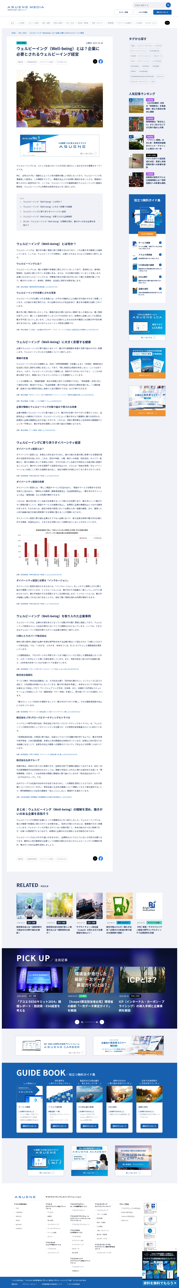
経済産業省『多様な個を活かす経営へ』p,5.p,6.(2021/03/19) (41, 574)
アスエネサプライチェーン (81, 1224)
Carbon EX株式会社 (127, 1216)
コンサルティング (53, 1224)
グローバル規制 (102, 1214)
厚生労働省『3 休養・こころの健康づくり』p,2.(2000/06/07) (41, 401)
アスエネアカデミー (78, 1210)
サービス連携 (51, 1232)
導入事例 (50, 1220)
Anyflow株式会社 (127, 1212)
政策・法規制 (101, 1222)
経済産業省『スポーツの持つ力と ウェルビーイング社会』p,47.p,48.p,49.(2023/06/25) (50, 669)
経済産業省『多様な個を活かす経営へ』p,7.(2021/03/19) (40, 604)
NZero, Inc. (125, 1220)
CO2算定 (100, 1226)
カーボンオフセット (54, 1228)
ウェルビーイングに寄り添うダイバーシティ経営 (43, 211)
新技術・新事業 (102, 1234)
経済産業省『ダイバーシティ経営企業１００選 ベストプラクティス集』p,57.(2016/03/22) (50, 712)
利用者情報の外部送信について (52, 1284)
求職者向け (75, 1271)
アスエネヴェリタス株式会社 (130, 1208)
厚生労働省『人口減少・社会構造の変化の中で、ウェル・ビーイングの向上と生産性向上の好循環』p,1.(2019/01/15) (59, 329)
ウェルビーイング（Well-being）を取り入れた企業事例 (46, 216)
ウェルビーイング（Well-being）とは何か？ (41, 201)
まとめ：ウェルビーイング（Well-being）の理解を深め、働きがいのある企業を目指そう (57, 223)
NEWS (18, 1220)
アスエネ (50, 1212)
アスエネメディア (102, 1210)
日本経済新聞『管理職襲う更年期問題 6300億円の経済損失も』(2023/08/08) (46, 797)
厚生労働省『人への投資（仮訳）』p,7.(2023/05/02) (38, 430)
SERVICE (19, 1216)
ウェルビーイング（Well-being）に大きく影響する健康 (46, 206)
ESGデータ (75, 1249)
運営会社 (14, 1284)
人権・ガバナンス (102, 1230)
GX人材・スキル (102, 1238)
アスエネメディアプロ (104, 1253)
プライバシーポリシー (29, 1284)
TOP (17, 1208)
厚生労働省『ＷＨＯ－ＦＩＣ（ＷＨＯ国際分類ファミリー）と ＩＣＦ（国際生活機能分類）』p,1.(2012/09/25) (57, 395)
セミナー (50, 1236)
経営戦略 (100, 1218)
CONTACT (19, 1228)
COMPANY (19, 1212)
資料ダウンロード (29, 1126)
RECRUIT (19, 1224)
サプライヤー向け (78, 1240)
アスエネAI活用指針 (73, 1284)
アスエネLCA (51, 1249)
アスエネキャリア (78, 1267)
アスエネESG (76, 1236)
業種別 (49, 1216)
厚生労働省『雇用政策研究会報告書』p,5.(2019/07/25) (39, 287)
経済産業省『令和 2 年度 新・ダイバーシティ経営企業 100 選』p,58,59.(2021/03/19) (49, 754)
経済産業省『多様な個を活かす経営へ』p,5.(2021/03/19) (40, 476)
